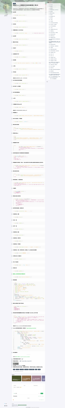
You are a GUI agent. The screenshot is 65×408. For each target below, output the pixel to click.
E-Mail (24, 385)
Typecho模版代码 (32, 369)
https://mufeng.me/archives (31, 328)
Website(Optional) (36, 385)
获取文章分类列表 (52, 34)
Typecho (17, 369)
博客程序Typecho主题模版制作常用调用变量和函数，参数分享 (25, 5)
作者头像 (51, 21)
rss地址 (51, 19)
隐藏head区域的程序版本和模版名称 (55, 69)
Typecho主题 (21, 369)
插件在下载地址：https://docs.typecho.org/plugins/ (22, 356)
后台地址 (51, 8)
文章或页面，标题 (52, 52)
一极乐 (5, 2)
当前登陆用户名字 (52, 16)
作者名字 (51, 14)
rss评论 (51, 27)
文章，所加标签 (52, 66)
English (6, 403)
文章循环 (51, 47)
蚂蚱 (36, 369)
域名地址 (51, 6)
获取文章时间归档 (52, 44)
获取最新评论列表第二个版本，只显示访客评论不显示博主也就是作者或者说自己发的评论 (54, 42)
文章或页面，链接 (52, 57)
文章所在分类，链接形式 (53, 64)
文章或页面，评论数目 (53, 60)
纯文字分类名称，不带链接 (54, 32)
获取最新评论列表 (52, 37)
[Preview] (16, 393)
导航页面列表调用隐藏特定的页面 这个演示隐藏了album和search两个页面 (54, 74)
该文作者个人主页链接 (53, 24)
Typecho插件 (26, 369)
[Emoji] (15, 393)
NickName (15, 385)
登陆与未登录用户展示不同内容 (54, 72)
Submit (42, 393)
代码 (14, 369)
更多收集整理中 (54, 78)
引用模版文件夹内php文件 (54, 29)
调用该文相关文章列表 (53, 49)
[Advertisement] (54, 87)
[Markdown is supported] (14, 393)
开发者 (14, 3)
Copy (42, 15)
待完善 (39, 369)
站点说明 (51, 11)
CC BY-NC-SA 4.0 (19, 365)
